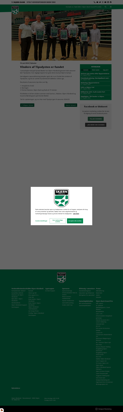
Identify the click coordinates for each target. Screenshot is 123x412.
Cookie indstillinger (41, 221)
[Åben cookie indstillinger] (2, 410)
